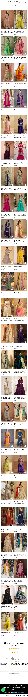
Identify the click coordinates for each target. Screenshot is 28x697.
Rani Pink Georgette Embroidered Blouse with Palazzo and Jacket (20, 163)
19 (15, 643)
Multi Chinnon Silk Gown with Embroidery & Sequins (19, 320)
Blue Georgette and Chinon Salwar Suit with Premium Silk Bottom (19, 451)
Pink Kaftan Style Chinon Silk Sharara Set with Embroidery (20, 59)
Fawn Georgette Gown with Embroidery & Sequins (19, 503)
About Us (5, 685)
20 (18, 643)
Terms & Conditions (15, 687)
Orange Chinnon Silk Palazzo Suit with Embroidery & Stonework (7, 529)
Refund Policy (6, 687)
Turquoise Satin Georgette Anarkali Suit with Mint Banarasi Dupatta (20, 372)
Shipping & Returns (20, 685)
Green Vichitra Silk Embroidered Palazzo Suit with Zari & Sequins (20, 189)
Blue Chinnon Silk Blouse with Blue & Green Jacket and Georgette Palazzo (20, 216)
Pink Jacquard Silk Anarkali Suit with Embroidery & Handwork (7, 111)
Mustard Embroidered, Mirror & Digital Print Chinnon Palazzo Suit (6, 451)
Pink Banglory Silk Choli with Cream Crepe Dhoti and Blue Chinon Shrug (20, 555)
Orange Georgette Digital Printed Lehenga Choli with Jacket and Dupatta (20, 85)
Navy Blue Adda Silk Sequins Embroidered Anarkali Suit (19, 529)
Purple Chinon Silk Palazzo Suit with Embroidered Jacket (20, 346)
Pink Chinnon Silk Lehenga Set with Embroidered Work (5, 216)
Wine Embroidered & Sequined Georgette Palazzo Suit (6, 163)
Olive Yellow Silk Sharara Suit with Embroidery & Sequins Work (19, 33)
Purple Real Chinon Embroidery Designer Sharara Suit (6, 242)
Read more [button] (9, 669)
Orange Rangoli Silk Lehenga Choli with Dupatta (18, 634)
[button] (12, 28)
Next (22, 643)
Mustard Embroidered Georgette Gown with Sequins (19, 294)
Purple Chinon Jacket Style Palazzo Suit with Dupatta (19, 477)
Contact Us (11, 685)
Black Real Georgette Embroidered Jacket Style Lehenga (7, 189)
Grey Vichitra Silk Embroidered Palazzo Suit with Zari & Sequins (7, 425)
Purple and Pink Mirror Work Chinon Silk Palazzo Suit (20, 111)
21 (20, 643)
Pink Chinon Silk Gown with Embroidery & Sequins (19, 582)
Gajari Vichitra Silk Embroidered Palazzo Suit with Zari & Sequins (7, 33)
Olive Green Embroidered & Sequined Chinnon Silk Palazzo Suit (7, 477)
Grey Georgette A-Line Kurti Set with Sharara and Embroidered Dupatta (7, 503)
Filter (7, 695)
